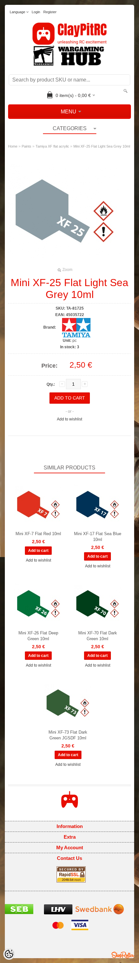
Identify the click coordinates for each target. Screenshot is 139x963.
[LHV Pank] (58, 913)
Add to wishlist (69, 419)
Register (50, 12)
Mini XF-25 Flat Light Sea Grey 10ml (101, 146)
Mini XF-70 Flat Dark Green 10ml (97, 636)
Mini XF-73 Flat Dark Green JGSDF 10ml (67, 735)
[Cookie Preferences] (9, 954)
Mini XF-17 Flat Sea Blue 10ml (97, 536)
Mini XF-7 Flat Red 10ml (38, 533)
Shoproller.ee (123, 955)
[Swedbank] (99, 913)
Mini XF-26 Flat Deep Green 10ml (38, 636)
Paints (26, 146)
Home (12, 146)
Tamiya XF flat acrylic (52, 146)
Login (36, 12)
